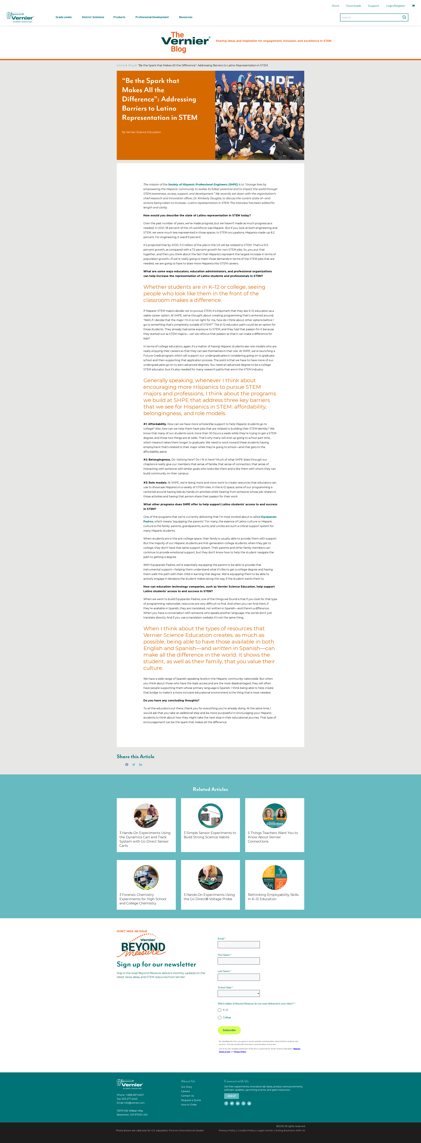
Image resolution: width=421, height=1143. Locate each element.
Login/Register (395, 5)
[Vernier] (20, 17)
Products (119, 17)
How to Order (189, 1104)
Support (373, 5)
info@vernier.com (134, 1102)
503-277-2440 (130, 1098)
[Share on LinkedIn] (140, 764)
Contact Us (187, 1095)
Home (121, 65)
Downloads (353, 5)
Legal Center (265, 1130)
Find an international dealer (186, 1130)
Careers (185, 1091)
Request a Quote (191, 1100)
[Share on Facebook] (126, 764)
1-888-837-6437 (135, 1094)
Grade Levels (64, 17)
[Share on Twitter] (133, 764)
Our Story (186, 1086)
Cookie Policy (246, 1130)
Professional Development (152, 17)
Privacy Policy (227, 1130)
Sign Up (231, 1096)
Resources (185, 17)
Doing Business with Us (290, 1130)
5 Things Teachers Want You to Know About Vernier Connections (273, 837)
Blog (131, 65)
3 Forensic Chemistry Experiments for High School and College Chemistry (142, 899)
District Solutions (93, 17)
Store (335, 5)
